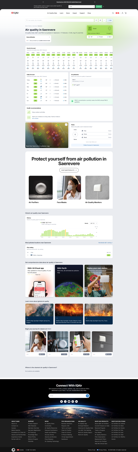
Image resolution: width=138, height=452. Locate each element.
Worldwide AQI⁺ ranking (104, 242)
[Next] (94, 2)
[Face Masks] (69, 188)
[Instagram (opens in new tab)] (72, 401)
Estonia (29, 25)
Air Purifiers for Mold (118, 426)
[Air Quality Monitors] (97, 188)
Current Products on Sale (102, 426)
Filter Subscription (100, 437)
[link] (113, 13)
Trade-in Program (100, 430)
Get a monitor (35, 118)
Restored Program (100, 428)
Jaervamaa (34, 25)
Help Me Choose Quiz (101, 443)
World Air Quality (83, 434)
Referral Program (33, 439)
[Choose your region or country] (118, 13)
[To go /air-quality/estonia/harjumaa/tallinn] (69, 255)
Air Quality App (82, 423)
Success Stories (49, 434)
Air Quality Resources (51, 428)
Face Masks (98, 432)
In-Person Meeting (67, 434)
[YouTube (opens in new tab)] (69, 401)
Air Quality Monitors (100, 434)
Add (110, 20)
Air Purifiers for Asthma (118, 423)
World (26, 25)
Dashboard (65, 439)
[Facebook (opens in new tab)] (61, 401)
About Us (14, 423)
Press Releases (49, 439)
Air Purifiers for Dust (117, 432)
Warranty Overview (33, 428)
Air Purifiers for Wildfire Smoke (118, 438)
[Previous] (43, 2)
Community (48, 426)
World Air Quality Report (85, 432)
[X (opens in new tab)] (65, 401)
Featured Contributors (51, 430)
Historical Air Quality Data (85, 428)
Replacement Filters (100, 439)
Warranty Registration (34, 430)
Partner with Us (16, 439)
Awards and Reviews (51, 437)
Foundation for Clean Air (19, 432)
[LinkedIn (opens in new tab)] (76, 401)
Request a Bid (65, 426)
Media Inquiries (16, 430)
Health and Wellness (50, 432)
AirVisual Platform (83, 426)
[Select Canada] (118, 13)
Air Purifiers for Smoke (118, 428)
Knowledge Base (33, 434)
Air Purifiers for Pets (117, 430)
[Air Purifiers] (41, 188)
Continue (99, 6)
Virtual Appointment (67, 437)
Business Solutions (67, 423)
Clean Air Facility (66, 430)
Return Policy (32, 437)
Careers (14, 428)
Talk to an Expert (66, 428)
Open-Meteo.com (92, 141)
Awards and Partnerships (19, 434)
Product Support (33, 423)
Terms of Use (91, 450)
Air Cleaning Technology (52, 441)
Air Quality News (49, 423)
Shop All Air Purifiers (101, 441)
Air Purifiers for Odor (118, 434)
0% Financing (32, 432)
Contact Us (15, 426)
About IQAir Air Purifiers (102, 423)
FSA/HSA (30, 441)
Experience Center (17, 437)
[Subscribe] (87, 395)
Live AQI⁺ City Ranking (84, 430)
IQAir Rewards (32, 426)
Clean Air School (66, 432)
